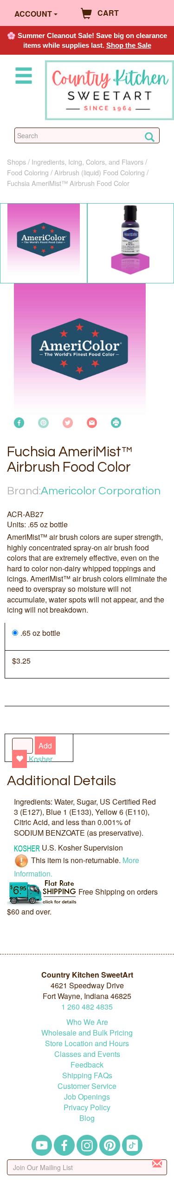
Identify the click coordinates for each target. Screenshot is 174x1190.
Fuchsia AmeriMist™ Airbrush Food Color (68, 183)
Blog (87, 1118)
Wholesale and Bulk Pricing (87, 1032)
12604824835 (87, 1006)
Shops (16, 161)
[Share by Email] (92, 421)
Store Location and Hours (87, 1043)
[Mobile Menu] (22, 77)
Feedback (87, 1064)
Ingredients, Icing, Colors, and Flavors (87, 161)
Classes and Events (87, 1054)
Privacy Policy (87, 1107)
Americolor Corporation (101, 491)
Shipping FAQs (87, 1075)
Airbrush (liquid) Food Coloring (99, 172)
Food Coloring (28, 172)
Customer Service (87, 1086)
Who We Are (87, 1022)
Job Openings (87, 1096)
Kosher (40, 759)
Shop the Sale (128, 45)
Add (45, 745)
